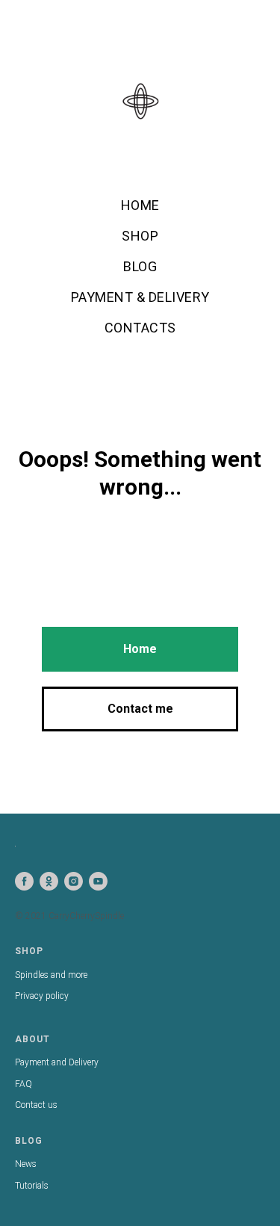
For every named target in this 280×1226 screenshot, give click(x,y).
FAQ (23, 1084)
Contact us (36, 1105)
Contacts (140, 327)
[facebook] (24, 881)
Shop (140, 236)
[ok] (49, 881)
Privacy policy (42, 996)
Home (140, 205)
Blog (140, 266)
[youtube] (98, 881)
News (26, 1164)
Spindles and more (51, 975)
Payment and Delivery (57, 1062)
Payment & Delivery (140, 297)
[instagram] (73, 881)
